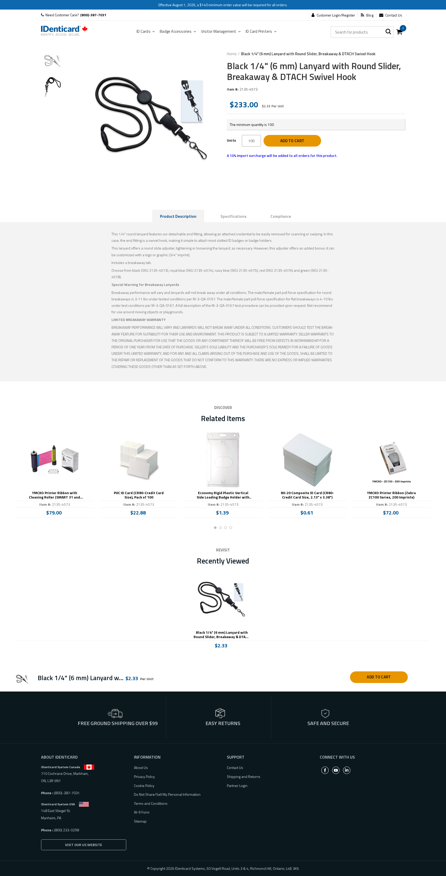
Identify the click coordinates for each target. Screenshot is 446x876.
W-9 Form (141, 812)
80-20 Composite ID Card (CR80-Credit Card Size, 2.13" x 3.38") (307, 495)
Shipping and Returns (243, 776)
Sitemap (140, 821)
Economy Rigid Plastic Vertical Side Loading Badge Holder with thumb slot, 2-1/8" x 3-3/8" (223, 495)
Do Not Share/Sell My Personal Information (167, 794)
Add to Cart (292, 141)
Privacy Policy (144, 776)
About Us (141, 767)
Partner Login (237, 785)
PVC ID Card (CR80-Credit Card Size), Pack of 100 (139, 495)
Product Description (178, 216)
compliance (280, 216)
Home (232, 54)
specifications (233, 216)
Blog (369, 15)
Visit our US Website (83, 844)
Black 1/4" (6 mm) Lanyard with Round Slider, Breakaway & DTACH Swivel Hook (222, 634)
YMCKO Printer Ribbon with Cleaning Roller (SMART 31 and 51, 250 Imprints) (54, 495)
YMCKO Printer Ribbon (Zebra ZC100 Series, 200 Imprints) (391, 495)
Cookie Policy (144, 785)
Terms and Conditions (151, 803)
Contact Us (393, 15)
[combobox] (362, 32)
